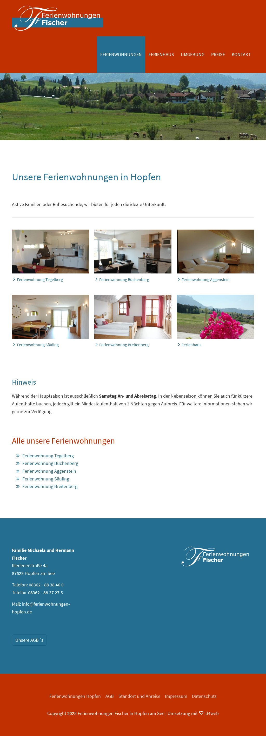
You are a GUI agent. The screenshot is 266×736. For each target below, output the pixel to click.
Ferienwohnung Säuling (45, 479)
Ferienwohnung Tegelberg (48, 456)
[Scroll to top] (254, 724)
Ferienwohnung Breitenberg (49, 486)
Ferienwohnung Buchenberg (50, 463)
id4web (211, 713)
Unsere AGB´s (29, 640)
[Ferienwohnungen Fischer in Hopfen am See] (215, 556)
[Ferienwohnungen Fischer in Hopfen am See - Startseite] (57, 18)
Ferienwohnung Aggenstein (49, 471)
